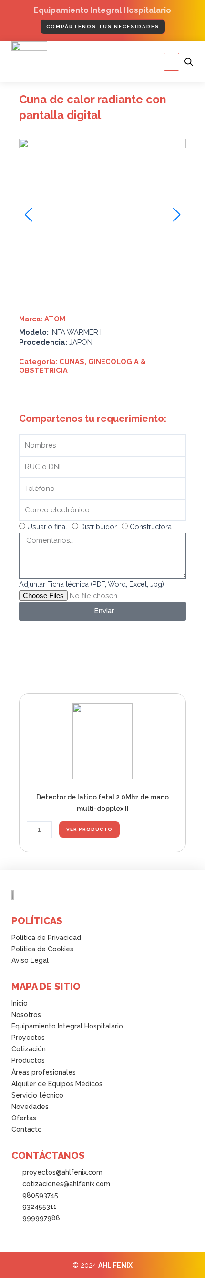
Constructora (151, 526)
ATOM (54, 319)
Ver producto (89, 829)
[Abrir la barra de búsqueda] (189, 62)
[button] (171, 62)
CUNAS (71, 362)
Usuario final (47, 526)
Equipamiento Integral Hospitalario (102, 10)
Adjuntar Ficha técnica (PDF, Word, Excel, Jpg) (91, 584)
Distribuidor (98, 526)
